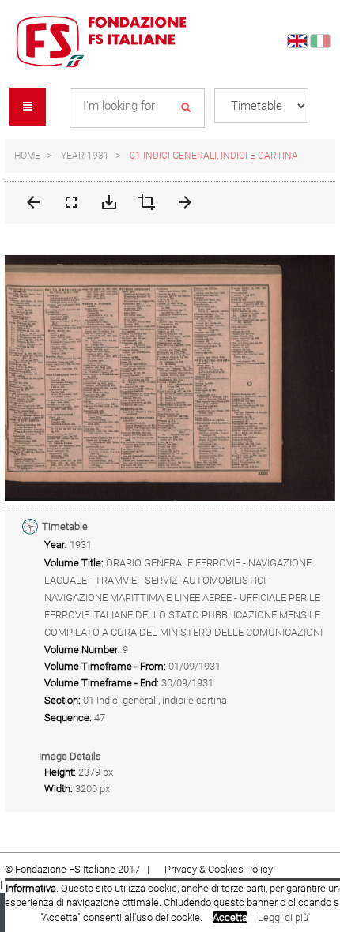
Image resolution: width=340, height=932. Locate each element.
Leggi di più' (284, 917)
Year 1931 (85, 155)
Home (27, 155)
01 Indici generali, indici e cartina (214, 155)
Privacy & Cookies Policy (218, 869)
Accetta (230, 917)
